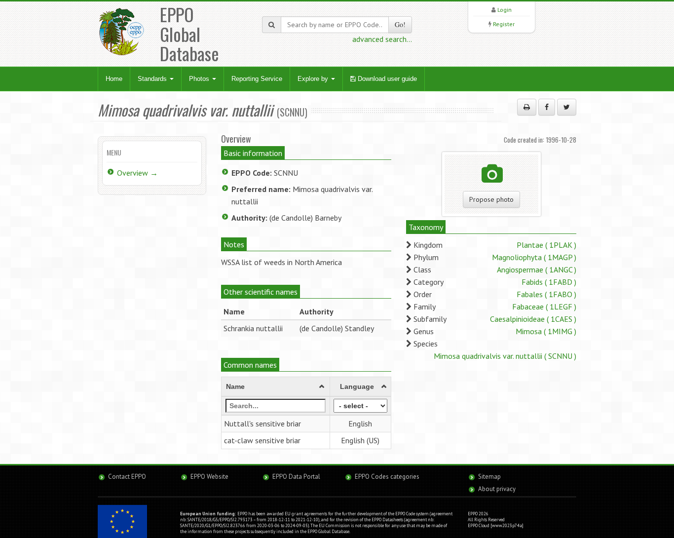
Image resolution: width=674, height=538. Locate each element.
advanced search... (382, 39)
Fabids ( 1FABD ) (549, 282)
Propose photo (491, 199)
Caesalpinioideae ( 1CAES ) (533, 319)
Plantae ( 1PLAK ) (546, 245)
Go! (400, 24)
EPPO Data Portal (296, 476)
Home (114, 78)
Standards (153, 78)
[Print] (526, 107)
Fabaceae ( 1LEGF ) (544, 306)
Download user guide (386, 78)
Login (504, 9)
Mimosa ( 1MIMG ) (546, 331)
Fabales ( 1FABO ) (546, 294)
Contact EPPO (127, 476)
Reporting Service (256, 78)
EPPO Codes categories (387, 476)
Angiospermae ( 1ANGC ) (536, 269)
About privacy (497, 489)
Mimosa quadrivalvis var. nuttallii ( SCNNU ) (505, 356)
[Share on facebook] (546, 107)
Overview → (137, 173)
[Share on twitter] (566, 107)
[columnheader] (276, 387)
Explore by (314, 78)
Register (504, 24)
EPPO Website (209, 476)
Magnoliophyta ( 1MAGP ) (534, 257)
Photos (200, 78)
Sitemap (489, 476)
